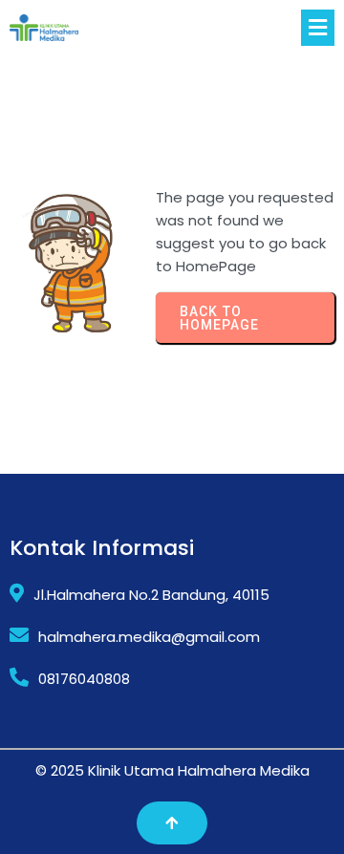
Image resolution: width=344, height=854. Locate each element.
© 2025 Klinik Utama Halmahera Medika (172, 770)
